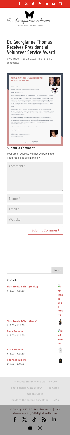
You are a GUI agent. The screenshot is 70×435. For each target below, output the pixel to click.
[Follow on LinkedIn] (46, 3)
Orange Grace (35, 393)
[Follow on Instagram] (60, 3)
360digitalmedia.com (44, 413)
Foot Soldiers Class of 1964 (26, 387)
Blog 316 (43, 58)
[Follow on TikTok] (33, 3)
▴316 (56, 400)
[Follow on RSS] (40, 3)
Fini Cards (53, 387)
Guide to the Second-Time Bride (29, 400)
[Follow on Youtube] (53, 3)
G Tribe (14, 58)
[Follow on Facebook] (19, 3)
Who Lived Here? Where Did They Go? (35, 381)
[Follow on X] (26, 3)
